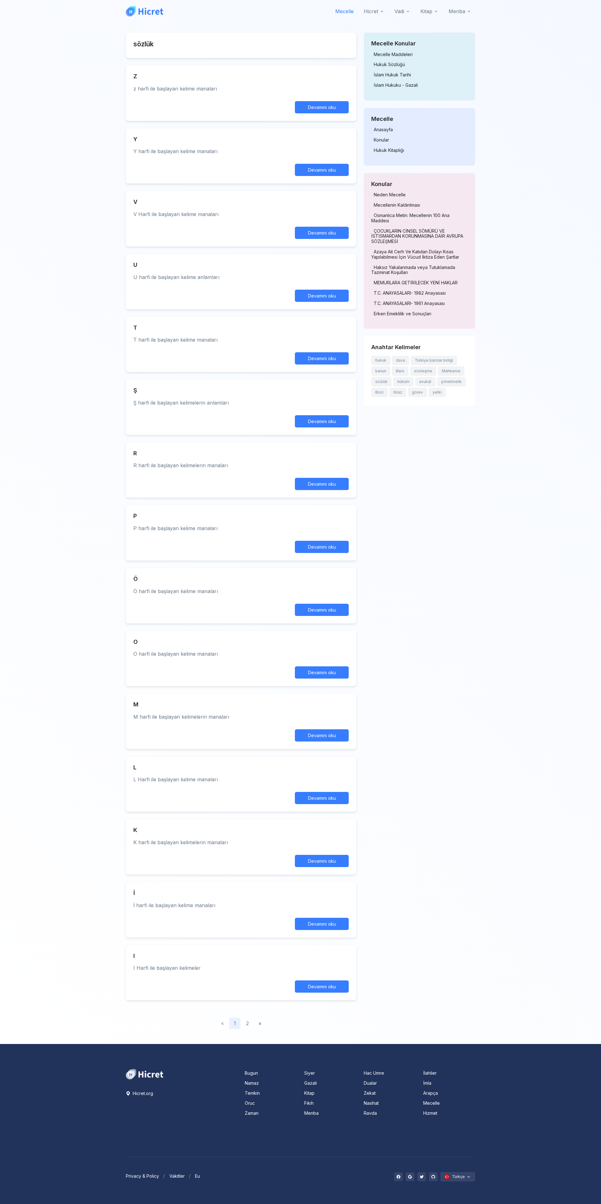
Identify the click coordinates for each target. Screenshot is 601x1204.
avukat (425, 381)
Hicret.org (142, 1093)
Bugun (251, 1073)
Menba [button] (457, 11)
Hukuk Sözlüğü (389, 64)
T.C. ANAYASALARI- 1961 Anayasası (409, 303)
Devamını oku (322, 107)
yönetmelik (451, 381)
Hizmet (430, 1113)
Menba (311, 1113)
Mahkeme (451, 371)
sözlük (381, 381)
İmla (427, 1083)
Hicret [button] (371, 11)
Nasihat (371, 1103)
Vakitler (177, 1176)
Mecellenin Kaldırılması (397, 205)
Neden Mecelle (390, 194)
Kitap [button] (426, 11)
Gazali (310, 1083)
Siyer (309, 1073)
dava (400, 360)
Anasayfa (383, 129)
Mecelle (344, 11)
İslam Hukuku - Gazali (396, 85)
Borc (379, 392)
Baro (400, 371)
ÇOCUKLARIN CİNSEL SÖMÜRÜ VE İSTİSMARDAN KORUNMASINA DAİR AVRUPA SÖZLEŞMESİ (417, 236)
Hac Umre (374, 1073)
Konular (381, 139)
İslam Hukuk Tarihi (392, 74)
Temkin (252, 1093)
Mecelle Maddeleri (393, 54)
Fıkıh (309, 1103)
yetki (437, 392)
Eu (197, 1176)
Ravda (370, 1113)
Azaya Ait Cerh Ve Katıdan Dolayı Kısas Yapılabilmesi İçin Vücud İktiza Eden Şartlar (415, 254)
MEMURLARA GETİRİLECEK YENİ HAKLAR (416, 282)
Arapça (430, 1093)
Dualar (370, 1083)
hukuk (380, 360)
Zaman (252, 1113)
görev (417, 392)
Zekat (370, 1093)
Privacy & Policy (142, 1176)
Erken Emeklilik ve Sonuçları (402, 313)
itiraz (397, 392)
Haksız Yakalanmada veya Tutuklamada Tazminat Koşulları (413, 270)
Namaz (252, 1083)
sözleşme (423, 371)
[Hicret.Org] (144, 11)
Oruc (250, 1103)
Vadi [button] (399, 11)
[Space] (144, 1074)
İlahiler (430, 1073)
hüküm (403, 381)
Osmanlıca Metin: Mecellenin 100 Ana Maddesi (410, 218)
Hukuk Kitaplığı (389, 150)
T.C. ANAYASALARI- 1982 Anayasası (410, 293)
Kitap (309, 1093)
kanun (380, 371)
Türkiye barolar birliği (434, 360)
